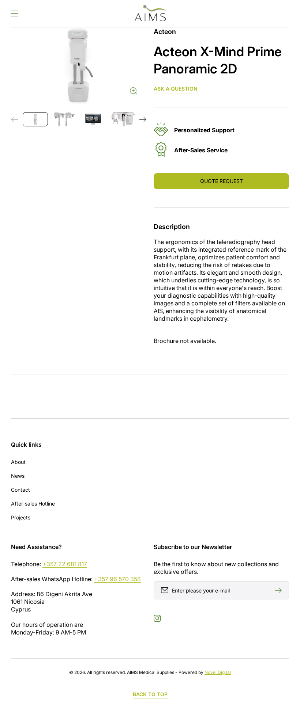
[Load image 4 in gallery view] (122, 119)
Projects (20, 517)
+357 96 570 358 (117, 579)
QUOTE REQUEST (221, 181)
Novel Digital (218, 672)
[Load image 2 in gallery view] (64, 119)
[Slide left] (15, 119)
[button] (15, 13)
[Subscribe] (280, 590)
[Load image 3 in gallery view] (93, 119)
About (18, 462)
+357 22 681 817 (64, 564)
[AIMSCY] (150, 13)
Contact (20, 490)
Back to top (150, 694)
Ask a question (176, 88)
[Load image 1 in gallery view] (35, 119)
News (18, 476)
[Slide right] (143, 119)
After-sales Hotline (33, 503)
